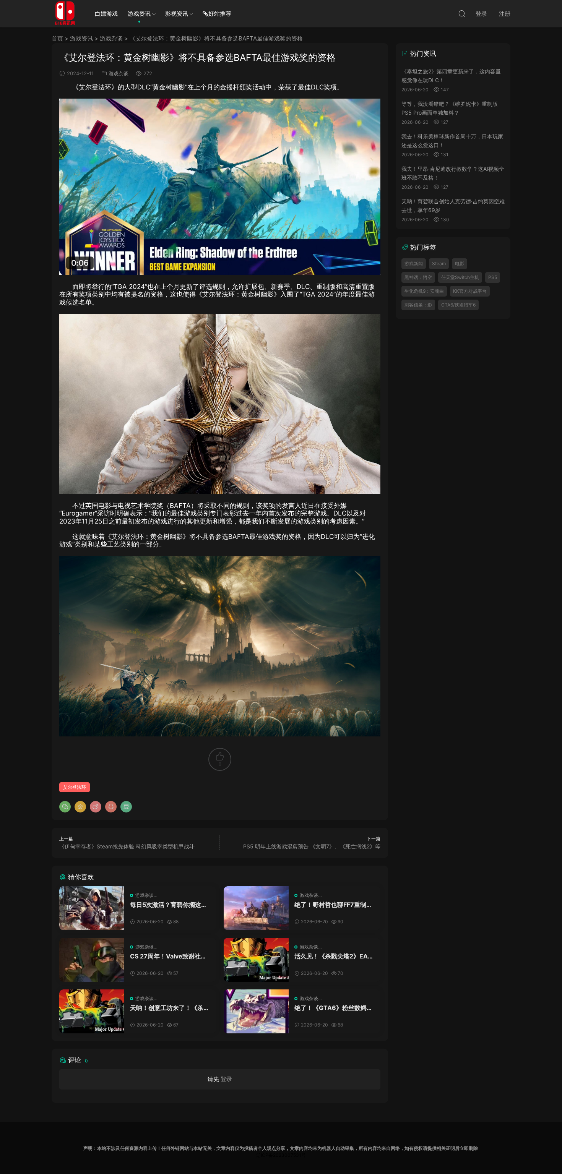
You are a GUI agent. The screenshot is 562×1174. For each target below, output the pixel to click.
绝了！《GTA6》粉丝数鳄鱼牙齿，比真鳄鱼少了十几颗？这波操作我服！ (334, 1008)
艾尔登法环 (74, 787)
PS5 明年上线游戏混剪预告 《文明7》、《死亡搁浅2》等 (311, 846)
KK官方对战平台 (470, 291)
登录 (226, 1079)
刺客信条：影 (418, 305)
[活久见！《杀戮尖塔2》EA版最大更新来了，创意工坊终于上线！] (256, 960)
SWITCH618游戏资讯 (65, 13)
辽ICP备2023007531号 (281, 1155)
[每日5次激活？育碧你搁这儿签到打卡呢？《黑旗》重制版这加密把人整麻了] (91, 908)
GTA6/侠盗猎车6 (458, 305)
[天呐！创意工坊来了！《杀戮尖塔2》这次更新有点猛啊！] (91, 1011)
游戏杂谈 (111, 38)
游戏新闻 (413, 263)
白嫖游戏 (106, 13)
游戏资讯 (139, 13)
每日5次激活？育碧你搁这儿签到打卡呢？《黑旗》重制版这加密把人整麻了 (170, 904)
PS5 (492, 277)
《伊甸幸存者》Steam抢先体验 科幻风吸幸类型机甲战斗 (127, 846)
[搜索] (462, 13)
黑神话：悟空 (418, 277)
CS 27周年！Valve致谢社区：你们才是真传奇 (165, 956)
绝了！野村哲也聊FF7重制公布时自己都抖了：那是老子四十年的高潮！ (334, 904)
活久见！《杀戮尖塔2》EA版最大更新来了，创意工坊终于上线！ (334, 956)
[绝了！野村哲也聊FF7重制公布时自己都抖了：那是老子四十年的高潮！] (256, 908)
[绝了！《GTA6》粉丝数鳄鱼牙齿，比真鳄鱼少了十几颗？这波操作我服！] (256, 1011)
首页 (57, 38)
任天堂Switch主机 (460, 277)
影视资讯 (176, 13)
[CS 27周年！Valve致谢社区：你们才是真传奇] (91, 960)
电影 (459, 263)
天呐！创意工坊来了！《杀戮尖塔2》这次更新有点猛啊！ (170, 1008)
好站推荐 (219, 13)
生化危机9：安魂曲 (424, 291)
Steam (439, 263)
